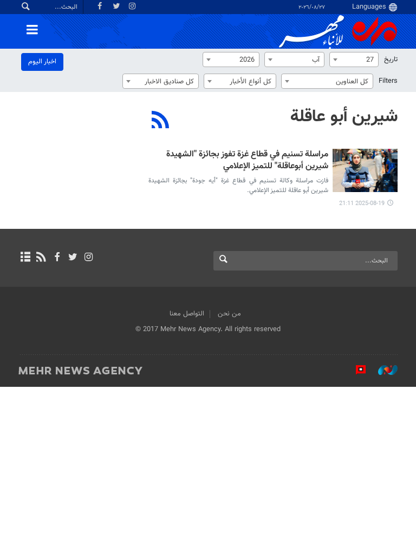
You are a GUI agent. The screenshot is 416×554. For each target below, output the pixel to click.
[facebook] (56, 258)
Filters (388, 81)
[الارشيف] (25, 258)
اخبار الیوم (42, 61)
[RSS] (160, 121)
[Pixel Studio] (355, 370)
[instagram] (88, 258)
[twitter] (73, 258)
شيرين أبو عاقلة (344, 116)
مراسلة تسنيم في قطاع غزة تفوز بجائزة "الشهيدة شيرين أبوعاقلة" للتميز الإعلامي (247, 161)
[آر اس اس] (41, 258)
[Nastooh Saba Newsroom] (382, 370)
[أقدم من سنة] (365, 170)
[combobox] (354, 59)
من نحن (229, 313)
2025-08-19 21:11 (362, 203)
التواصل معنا (187, 313)
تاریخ (391, 59)
